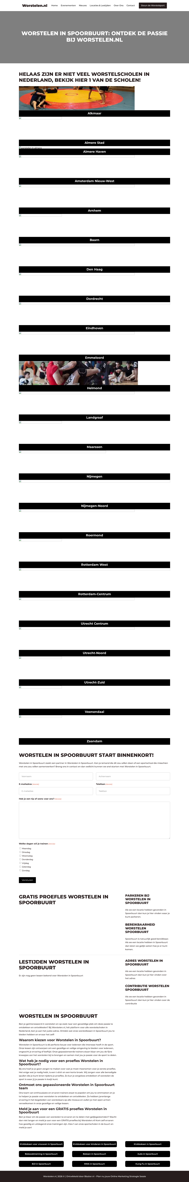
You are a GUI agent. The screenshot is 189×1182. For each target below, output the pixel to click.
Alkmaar (94, 113)
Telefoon (104, 784)
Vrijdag (25, 863)
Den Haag (95, 269)
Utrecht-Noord (94, 653)
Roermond (94, 535)
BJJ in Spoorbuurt (41, 1164)
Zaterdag (26, 867)
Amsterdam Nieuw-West (94, 181)
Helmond (94, 388)
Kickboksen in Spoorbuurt (147, 1144)
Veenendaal (94, 712)
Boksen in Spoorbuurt (94, 1154)
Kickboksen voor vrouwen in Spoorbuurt (41, 1144)
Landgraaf (94, 417)
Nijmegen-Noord (94, 506)
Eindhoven (94, 328)
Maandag (26, 848)
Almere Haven (94, 151)
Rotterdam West (94, 564)
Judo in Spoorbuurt (147, 1154)
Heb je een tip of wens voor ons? (40, 799)
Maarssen (94, 447)
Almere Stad (94, 143)
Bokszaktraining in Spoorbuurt (41, 1154)
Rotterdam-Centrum (94, 594)
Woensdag (27, 856)
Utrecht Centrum (94, 623)
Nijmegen (94, 476)
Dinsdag (26, 852)
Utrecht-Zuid (94, 682)
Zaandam (94, 741)
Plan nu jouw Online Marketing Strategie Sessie (121, 1176)
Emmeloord (94, 358)
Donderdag (27, 859)
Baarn (94, 240)
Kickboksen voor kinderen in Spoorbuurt (94, 1144)
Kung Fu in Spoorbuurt (148, 1164)
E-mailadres (29, 784)
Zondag (26, 870)
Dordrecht (94, 299)
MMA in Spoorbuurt (94, 1164)
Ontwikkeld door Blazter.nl (80, 1176)
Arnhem (94, 210)
